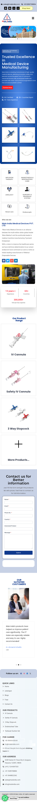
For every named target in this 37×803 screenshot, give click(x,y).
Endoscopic (27, 212)
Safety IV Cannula (18, 391)
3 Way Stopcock (18, 428)
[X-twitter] (18, 8)
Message (7, 532)
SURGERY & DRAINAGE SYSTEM (27, 196)
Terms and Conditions (23, 797)
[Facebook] (9, 8)
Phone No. (8, 512)
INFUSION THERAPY (9, 178)
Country (7, 519)
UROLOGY (9, 195)
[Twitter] (8, 260)
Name (6, 499)
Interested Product (10, 526)
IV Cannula (18, 354)
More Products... (18, 460)
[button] (33, 18)
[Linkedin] (5, 8)
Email (6, 506)
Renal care (9, 212)
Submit (18, 553)
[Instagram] (13, 8)
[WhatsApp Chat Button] (5, 798)
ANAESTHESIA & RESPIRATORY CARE (27, 179)
